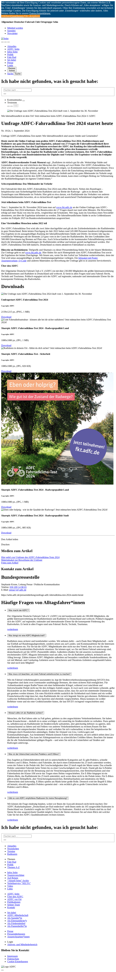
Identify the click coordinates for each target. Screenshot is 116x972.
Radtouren (12, 854)
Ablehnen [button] (6, 16)
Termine (11, 851)
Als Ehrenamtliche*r (17, 920)
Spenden (11, 30)
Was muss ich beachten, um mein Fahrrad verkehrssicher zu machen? (39, 674)
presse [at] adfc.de (17, 590)
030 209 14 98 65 (18, 587)
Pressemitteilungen (16, 934)
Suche (10, 73)
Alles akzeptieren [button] (32, 16)
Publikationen (13, 902)
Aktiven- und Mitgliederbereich (22, 944)
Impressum (12, 956)
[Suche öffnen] (5, 42)
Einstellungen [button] (17, 16)
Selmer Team (13, 904)
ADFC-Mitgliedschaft (17, 915)
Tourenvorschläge (15, 875)
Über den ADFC (15, 896)
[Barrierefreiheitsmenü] (2, 42)
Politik (10, 54)
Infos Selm (12, 51)
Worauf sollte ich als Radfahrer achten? (25, 713)
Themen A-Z (13, 867)
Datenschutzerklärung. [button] (40, 13)
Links (10, 888)
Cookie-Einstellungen (17, 961)
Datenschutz (13, 959)
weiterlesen (12, 629)
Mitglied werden (15, 28)
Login (10, 65)
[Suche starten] (5, 93)
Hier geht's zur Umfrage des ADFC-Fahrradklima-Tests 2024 (30, 557)
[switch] (23, 100)
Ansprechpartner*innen (18, 936)
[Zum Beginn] (2, 970)
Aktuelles (11, 46)
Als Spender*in (14, 918)
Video (10, 886)
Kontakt (11, 907)
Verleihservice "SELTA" (19, 883)
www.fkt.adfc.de (64, 207)
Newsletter (12, 33)
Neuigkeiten (13, 848)
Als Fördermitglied (16, 923)
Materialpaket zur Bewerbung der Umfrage (21, 560)
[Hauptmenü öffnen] (8, 42)
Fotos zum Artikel (9, 562)
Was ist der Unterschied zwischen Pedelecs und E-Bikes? (33, 754)
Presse (10, 62)
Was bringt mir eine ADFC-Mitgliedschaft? (26, 635)
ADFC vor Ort (14, 899)
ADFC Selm (13, 49)
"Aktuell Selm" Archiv (18, 880)
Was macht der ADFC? (18, 610)
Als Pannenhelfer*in (17, 926)
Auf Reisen (12, 878)
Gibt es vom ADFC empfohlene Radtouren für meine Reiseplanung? (37, 798)
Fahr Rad (11, 57)
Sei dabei (11, 60)
